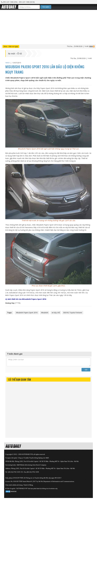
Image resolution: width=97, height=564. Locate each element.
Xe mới (11, 53)
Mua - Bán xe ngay (11, 46)
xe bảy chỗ (56, 312)
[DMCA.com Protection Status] (11, 491)
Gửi (86, 369)
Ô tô (19, 53)
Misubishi (44, 312)
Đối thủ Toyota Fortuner (72, 312)
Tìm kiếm (45, 7)
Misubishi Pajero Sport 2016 (26, 312)
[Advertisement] (48, 26)
